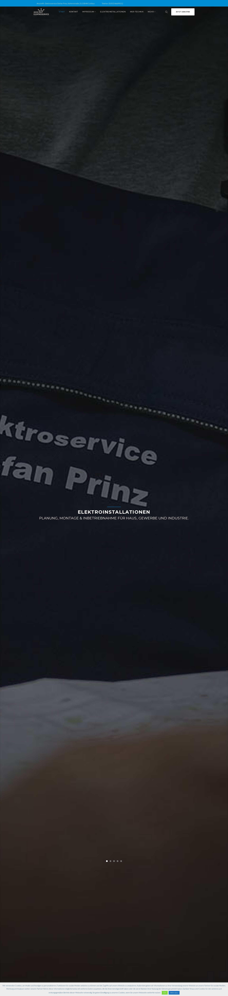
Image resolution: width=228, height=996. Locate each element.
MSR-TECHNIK (137, 12)
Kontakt (73, 12)
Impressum (88, 12)
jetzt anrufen (183, 12)
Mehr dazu (174, 993)
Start (62, 12)
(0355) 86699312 (116, 3)
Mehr (151, 12)
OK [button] (164, 993)
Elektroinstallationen (113, 12)
